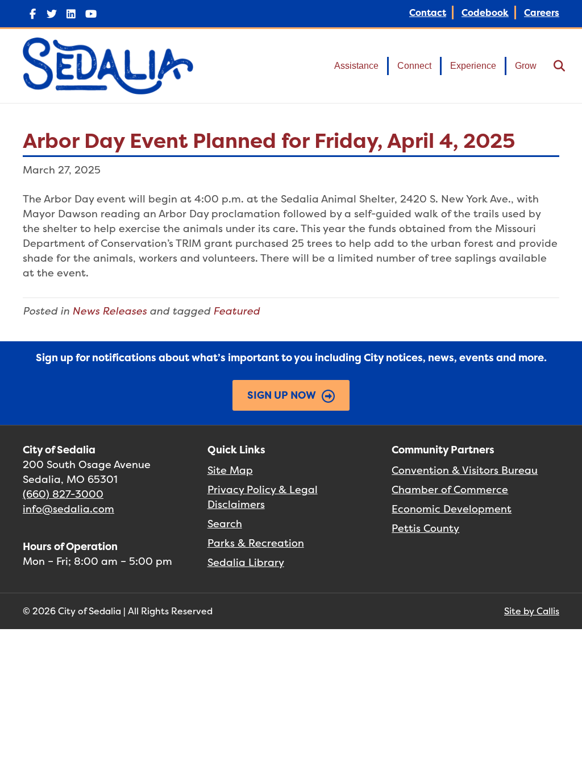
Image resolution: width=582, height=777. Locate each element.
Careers (541, 12)
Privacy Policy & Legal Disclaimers (262, 496)
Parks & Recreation (255, 543)
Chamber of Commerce (450, 489)
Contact (427, 12)
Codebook (485, 12)
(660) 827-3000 (63, 494)
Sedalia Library (245, 562)
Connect (414, 66)
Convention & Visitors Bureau (465, 470)
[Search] (552, 66)
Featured (236, 311)
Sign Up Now (281, 395)
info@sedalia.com (68, 509)
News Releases (109, 311)
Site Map (230, 470)
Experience (473, 66)
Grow (526, 66)
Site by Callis (531, 611)
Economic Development (452, 509)
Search (224, 523)
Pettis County (425, 528)
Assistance (356, 66)
